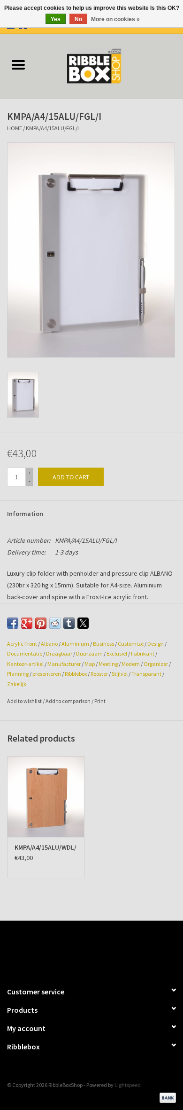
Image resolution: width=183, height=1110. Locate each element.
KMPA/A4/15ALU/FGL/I (52, 128)
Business (103, 643)
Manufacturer (64, 663)
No (78, 19)
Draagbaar (59, 653)
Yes (56, 19)
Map (89, 663)
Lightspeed (127, 1084)
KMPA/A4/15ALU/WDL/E (46, 847)
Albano (49, 643)
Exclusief (117, 653)
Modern (131, 663)
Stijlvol (120, 673)
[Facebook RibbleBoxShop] (83, 949)
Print (100, 700)
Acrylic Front (22, 643)
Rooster (99, 673)
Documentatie (24, 653)
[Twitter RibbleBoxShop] (99, 949)
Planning (18, 673)
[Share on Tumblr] (69, 623)
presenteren (46, 673)
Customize (131, 643)
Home (14, 128)
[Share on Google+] (26, 623)
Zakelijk (16, 684)
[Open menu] (18, 64)
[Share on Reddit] (55, 623)
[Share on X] (83, 623)
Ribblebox (76, 673)
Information (25, 513)
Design (155, 643)
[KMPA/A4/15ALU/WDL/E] (45, 796)
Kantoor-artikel (25, 663)
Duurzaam (89, 653)
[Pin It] (40, 623)
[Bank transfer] (166, 1096)
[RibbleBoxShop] (109, 65)
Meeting (108, 663)
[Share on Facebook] (12, 623)
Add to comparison (69, 700)
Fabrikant (142, 653)
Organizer (156, 663)
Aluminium (75, 643)
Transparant (146, 673)
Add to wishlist (25, 700)
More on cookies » (115, 19)
